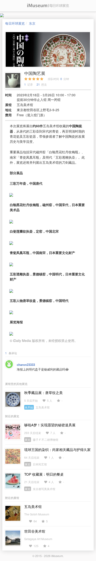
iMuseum (57, 556)
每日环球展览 (15, 23)
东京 (32, 23)
